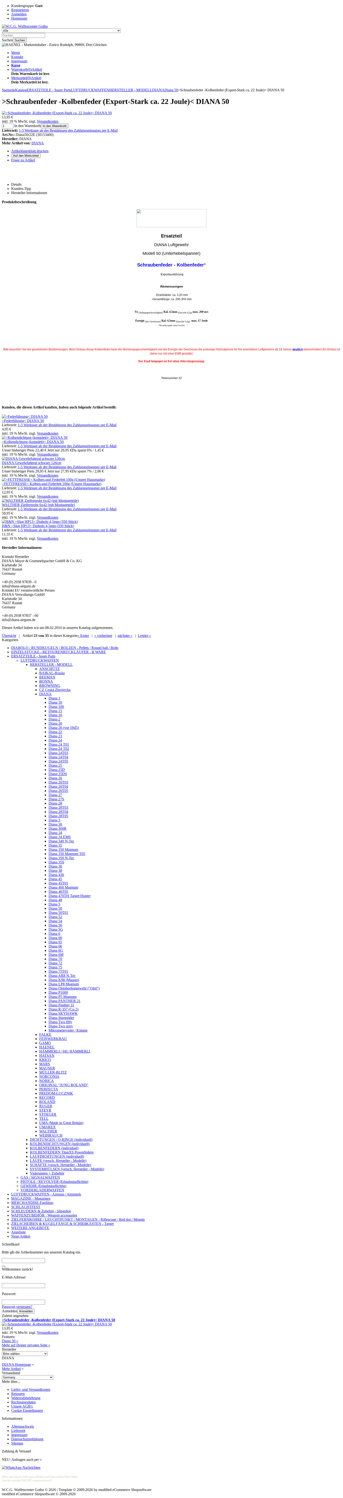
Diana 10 (55, 702)
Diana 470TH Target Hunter (70, 896)
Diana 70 (55, 959)
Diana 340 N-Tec (61, 841)
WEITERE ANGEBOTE (30, 1228)
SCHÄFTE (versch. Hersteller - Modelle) (60, 1165)
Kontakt (17, 57)
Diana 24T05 (58, 761)
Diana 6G (56, 950)
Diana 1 (54, 698)
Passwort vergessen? (17, 1307)
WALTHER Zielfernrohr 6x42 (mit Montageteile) (38, 505)
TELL (44, 1119)
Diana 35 (55, 845)
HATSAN (46, 1056)
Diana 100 (56, 707)
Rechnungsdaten (23, 1402)
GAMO (45, 1043)
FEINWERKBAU (53, 1039)
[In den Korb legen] (4, 1266)
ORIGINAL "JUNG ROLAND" (63, 1085)
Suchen (20, 40)
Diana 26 (55, 778)
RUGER (45, 1106)
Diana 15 (55, 711)
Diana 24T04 (58, 757)
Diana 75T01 (58, 971)
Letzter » (144, 636)
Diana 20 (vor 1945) (64, 728)
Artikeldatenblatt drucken (30, 151)
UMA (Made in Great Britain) (61, 1123)
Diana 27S (56, 799)
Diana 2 (54, 719)
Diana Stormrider (61, 1018)
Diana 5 (54, 904)
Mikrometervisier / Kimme (68, 1030)
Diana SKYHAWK (63, 1013)
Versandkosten (47, 121)
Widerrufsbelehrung (25, 1398)
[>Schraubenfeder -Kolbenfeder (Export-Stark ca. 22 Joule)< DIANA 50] (57, 113)
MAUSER (47, 1068)
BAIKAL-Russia (52, 673)
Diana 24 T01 (59, 744)
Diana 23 (55, 736)
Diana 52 (55, 917)
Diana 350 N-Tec (61, 858)
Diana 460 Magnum (63, 887)
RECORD (47, 1098)
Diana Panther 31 (61, 1005)
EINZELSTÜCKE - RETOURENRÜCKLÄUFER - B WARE (58, 652)
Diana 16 (55, 715)
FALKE (45, 1035)
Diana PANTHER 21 (64, 1001)
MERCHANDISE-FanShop (32, 1203)
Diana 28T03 (58, 807)
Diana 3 (54, 820)
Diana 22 (55, 732)
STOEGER (47, 1114)
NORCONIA (49, 1077)
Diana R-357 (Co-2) (63, 1009)
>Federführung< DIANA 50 (23, 421)
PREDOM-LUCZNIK (56, 1093)
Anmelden (26, 1311)
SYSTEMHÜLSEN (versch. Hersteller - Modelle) (67, 1169)
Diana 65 (55, 942)
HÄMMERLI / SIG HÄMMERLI (64, 1051)
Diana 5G (56, 929)
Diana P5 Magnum (63, 997)
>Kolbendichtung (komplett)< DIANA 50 (33, 442)
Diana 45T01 (58, 883)
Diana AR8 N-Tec (62, 976)
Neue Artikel (20, 1236)
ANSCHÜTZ (49, 669)
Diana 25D (57, 770)
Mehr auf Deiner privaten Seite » (26, 1345)
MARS (44, 1064)
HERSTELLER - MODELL (51, 665)
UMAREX (47, 1127)
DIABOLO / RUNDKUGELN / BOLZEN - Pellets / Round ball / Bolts (64, 648)
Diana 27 (55, 795)
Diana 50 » (10, 1341)
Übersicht (9, 636)
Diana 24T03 (58, 753)
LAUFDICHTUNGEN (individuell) (57, 1156)
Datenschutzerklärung (27, 1439)
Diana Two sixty (61, 1026)
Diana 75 (55, 967)
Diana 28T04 (58, 812)
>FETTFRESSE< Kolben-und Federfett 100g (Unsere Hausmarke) (51, 484)
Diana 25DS (58, 774)
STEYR (45, 1110)
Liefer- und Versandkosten (30, 1390)
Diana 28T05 (58, 816)
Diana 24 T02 (59, 749)
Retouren (18, 1394)
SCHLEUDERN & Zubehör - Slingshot (41, 1211)
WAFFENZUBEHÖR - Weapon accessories (44, 1215)
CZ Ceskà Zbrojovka (54, 690)
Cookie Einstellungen (27, 1411)
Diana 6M (56, 955)
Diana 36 (55, 866)
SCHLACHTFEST (25, 1207)
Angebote (18, 1232)
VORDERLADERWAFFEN (42, 1190)
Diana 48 (55, 900)
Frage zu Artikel (23, 160)
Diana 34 (55, 833)
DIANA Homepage (16, 1365)
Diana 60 (55, 938)
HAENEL (47, 1047)
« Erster (83, 636)
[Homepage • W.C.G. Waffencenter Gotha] (25, 26)
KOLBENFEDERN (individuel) (54, 1148)
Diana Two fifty (60, 1022)
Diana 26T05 (58, 791)
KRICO (45, 1060)
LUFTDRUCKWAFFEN (40, 660)
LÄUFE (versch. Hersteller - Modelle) (58, 1161)
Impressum (19, 61)
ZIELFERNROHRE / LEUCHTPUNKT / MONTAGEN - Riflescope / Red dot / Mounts (78, 1219)
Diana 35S (56, 862)
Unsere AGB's (22, 1406)
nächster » (125, 636)
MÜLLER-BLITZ (53, 1072)
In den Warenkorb (54, 126)
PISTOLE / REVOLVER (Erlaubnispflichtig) (54, 1182)
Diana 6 (54, 934)
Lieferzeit (18, 1431)
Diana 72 (55, 963)
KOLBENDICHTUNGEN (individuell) (60, 1144)
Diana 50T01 (58, 913)
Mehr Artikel (11, 1369)
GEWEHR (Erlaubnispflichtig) (43, 1186)
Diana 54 (55, 921)
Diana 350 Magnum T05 (67, 854)
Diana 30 (55, 824)
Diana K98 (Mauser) (64, 980)
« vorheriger (103, 636)
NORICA (46, 1081)
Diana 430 (56, 875)
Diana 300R (57, 829)
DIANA (38, 143)
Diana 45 (55, 879)
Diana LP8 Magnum (64, 984)
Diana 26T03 (58, 782)
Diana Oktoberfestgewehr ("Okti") (74, 988)
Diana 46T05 (58, 892)
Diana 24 (55, 740)
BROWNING (49, 686)
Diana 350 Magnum (63, 850)
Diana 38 (55, 871)
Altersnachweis (22, 1426)
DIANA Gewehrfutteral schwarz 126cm (31, 463)
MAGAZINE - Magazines (30, 1198)
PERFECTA (48, 1089)
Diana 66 (55, 946)
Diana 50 (55, 908)
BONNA (46, 681)
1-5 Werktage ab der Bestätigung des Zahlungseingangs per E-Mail (68, 130)
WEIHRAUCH (51, 1135)
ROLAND (47, 1102)
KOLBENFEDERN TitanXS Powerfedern (62, 1152)
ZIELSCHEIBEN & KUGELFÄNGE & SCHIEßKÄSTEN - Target (62, 1224)
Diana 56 (55, 925)
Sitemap (17, 1443)
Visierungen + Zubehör (47, 1173)
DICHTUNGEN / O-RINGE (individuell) (61, 1140)
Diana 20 (55, 723)
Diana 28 (55, 803)
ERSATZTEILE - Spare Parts (33, 656)
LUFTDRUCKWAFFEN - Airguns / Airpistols (46, 1194)
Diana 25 (55, 765)
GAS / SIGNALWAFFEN (40, 1177)
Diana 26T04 (58, 786)
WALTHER (48, 1131)
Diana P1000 (58, 992)
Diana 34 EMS (60, 837)
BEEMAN (47, 677)
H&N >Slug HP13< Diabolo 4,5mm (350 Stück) (38, 526)
